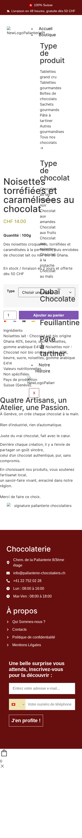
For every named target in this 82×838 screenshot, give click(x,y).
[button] (41, 330)
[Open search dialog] (75, 27)
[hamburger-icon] (58, 23)
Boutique (47, 34)
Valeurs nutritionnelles (22, 368)
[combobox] (17, 704)
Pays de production (20, 379)
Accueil (45, 28)
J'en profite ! (26, 720)
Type (11, 291)
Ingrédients (13, 330)
